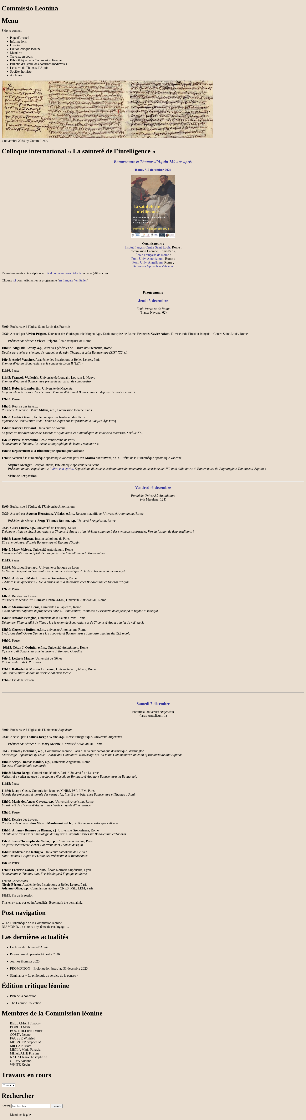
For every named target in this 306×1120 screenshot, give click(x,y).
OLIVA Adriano (20, 1061)
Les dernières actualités (35, 937)
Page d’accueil (19, 37)
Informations (18, 41)
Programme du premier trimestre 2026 (35, 954)
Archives (16, 75)
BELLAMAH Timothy (25, 1023)
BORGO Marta (20, 1027)
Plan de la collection (23, 996)
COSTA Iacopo (20, 1034)
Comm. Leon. (39, 141)
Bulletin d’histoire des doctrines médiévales (38, 64)
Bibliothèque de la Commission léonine (36, 60)
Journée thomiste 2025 (25, 961)
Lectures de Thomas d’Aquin (29, 67)
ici (14, 280)
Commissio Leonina (30, 8)
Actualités (40, 902)
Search (6, 1106)
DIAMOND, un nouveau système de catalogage (35, 926)
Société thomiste (20, 71)
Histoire (15, 45)
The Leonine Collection (25, 1003)
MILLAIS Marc (20, 1046)
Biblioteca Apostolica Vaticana (153, 266)
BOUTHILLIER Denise (26, 1031)
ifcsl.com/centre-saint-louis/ (64, 273)
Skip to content (11, 30)
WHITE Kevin (20, 1064)
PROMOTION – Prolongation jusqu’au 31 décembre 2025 (49, 968)
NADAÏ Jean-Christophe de (28, 1057)
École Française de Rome (152, 255)
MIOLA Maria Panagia (25, 1049)
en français (66, 280)
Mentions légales (21, 1114)
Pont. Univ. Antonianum (147, 258)
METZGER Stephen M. (26, 1042)
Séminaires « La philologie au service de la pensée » (44, 975)
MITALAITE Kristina (24, 1053)
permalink (75, 902)
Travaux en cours (21, 56)
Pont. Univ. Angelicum (147, 262)
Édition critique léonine (25, 49)
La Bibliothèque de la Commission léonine (32, 923)
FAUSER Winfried (22, 1038)
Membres (16, 52)
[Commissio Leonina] (107, 137)
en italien (81, 280)
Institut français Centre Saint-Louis (147, 247)
